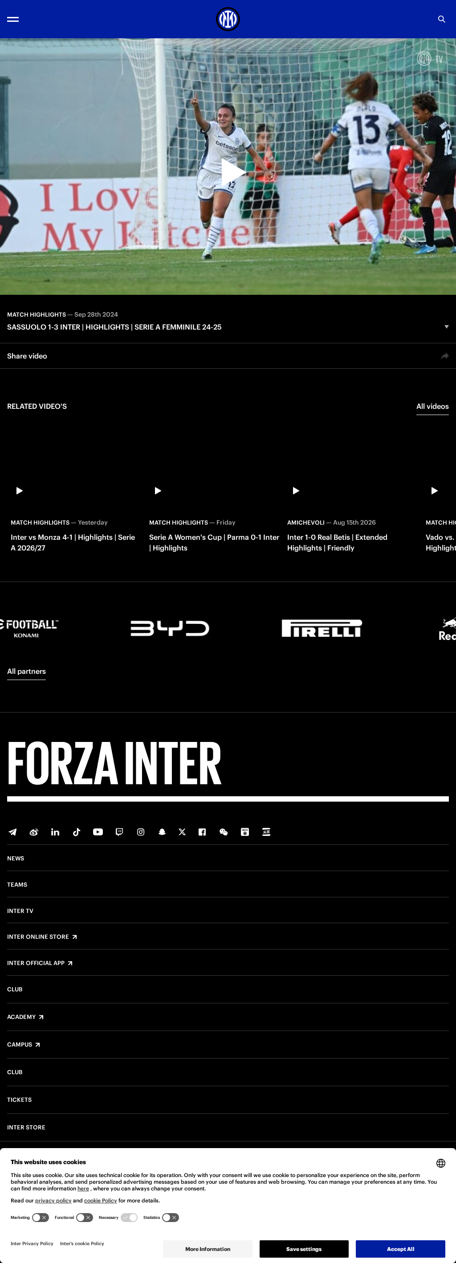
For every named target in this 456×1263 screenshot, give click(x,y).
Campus (19, 1044)
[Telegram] (12, 832)
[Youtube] (98, 832)
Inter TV (20, 911)
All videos (432, 406)
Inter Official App (36, 963)
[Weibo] (33, 832)
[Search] (442, 19)
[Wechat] (223, 832)
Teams (17, 884)
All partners (26, 671)
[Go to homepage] (228, 19)
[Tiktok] (76, 832)
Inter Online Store (38, 937)
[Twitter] (182, 832)
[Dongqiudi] (245, 832)
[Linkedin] (55, 832)
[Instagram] (140, 832)
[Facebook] (202, 832)
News (15, 858)
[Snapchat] (162, 832)
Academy (21, 1017)
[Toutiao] (266, 832)
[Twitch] (119, 832)
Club (14, 989)
